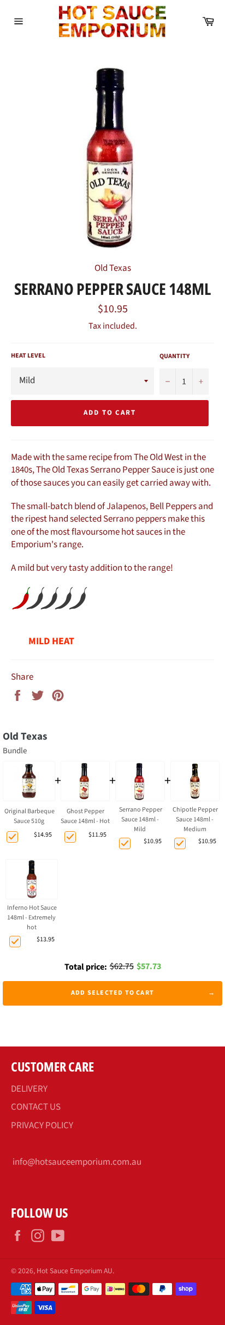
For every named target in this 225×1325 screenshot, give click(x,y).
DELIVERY (29, 1089)
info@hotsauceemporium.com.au (77, 1162)
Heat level (28, 356)
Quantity (174, 356)
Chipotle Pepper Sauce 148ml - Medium (195, 819)
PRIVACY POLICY (42, 1125)
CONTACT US (36, 1107)
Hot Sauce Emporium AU (74, 1271)
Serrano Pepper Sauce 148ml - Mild (140, 819)
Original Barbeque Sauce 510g (29, 816)
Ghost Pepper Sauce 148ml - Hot (85, 816)
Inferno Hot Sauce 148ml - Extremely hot (32, 917)
